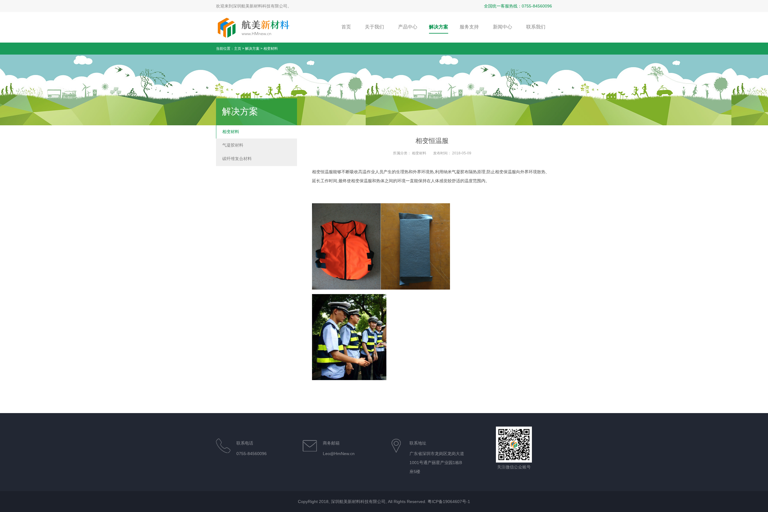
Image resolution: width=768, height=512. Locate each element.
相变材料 (270, 48)
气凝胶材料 (232, 145)
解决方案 (252, 48)
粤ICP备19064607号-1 (449, 501)
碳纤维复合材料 (237, 158)
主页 (237, 48)
